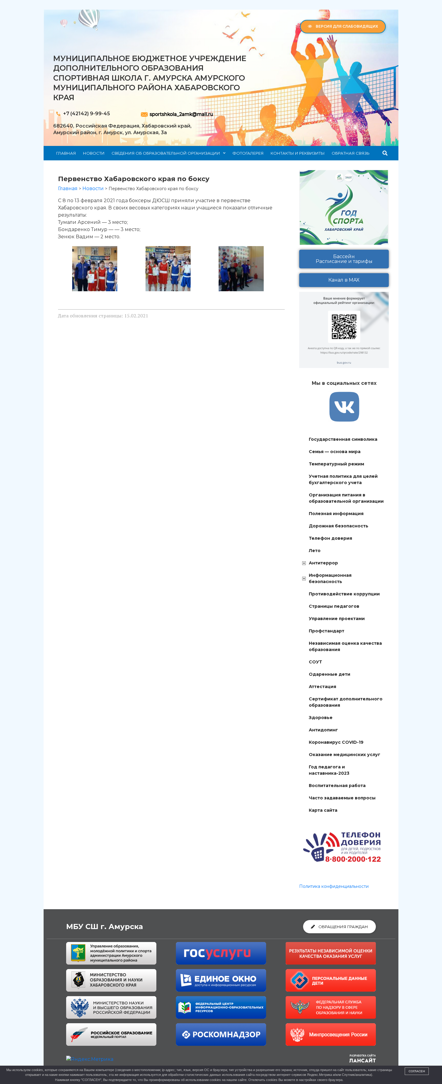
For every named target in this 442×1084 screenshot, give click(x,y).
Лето (315, 550)
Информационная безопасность (330, 578)
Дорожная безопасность (338, 526)
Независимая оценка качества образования (345, 646)
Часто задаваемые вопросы (342, 798)
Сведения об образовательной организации (166, 153)
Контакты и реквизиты (298, 153)
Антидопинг (323, 730)
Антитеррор (323, 563)
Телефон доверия (330, 538)
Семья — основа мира (335, 451)
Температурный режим (336, 464)
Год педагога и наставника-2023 (329, 770)
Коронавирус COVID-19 (336, 742)
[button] (385, 153)
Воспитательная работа (337, 785)
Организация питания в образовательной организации (346, 498)
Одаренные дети (329, 674)
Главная (66, 153)
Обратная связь (351, 153)
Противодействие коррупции (344, 594)
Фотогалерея (248, 153)
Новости (94, 153)
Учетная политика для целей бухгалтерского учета (343, 479)
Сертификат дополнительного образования (345, 702)
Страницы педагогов (334, 606)
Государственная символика (343, 439)
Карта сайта (323, 810)
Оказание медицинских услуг (344, 754)
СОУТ (315, 662)
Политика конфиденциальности (334, 886)
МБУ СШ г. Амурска (104, 926)
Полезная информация (336, 513)
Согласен (417, 1071)
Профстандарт (326, 631)
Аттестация (322, 686)
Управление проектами (337, 618)
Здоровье (321, 717)
